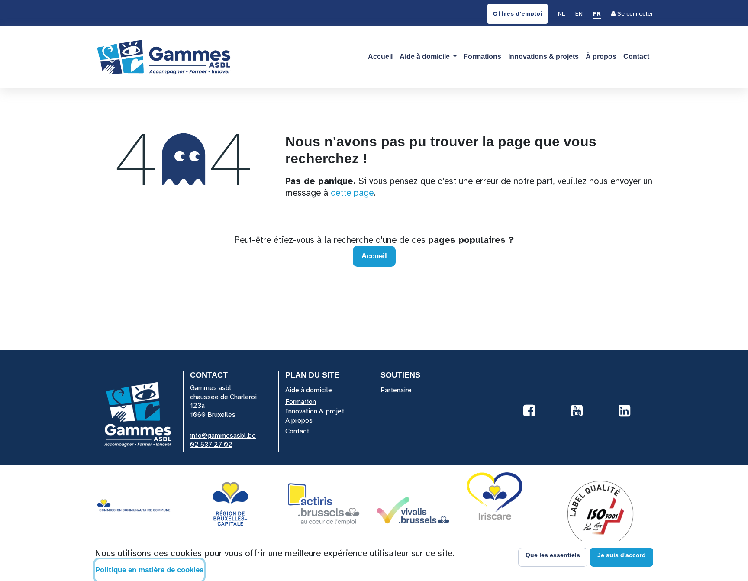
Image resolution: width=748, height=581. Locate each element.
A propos (299, 420)
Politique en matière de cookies (149, 570)
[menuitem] (561, 14)
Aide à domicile (308, 390)
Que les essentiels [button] (553, 555)
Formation (300, 401)
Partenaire (396, 390)
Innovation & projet (314, 411)
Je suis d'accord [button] (621, 555)
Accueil (374, 256)
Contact (297, 431)
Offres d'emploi (517, 13)
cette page (352, 192)
